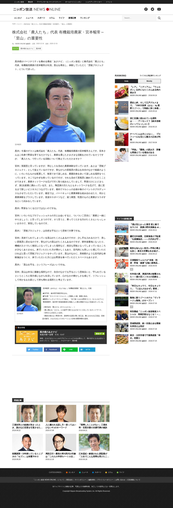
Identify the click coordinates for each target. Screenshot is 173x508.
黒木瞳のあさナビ (27, 48)
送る (69, 349)
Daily (126, 81)
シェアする (52, 349)
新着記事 (72, 18)
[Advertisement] (138, 48)
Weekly (149, 81)
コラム (52, 18)
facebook (146, 9)
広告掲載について (133, 480)
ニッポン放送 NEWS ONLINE (42, 9)
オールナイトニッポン (73, 2)
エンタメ (18, 18)
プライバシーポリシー (105, 480)
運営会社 (69, 480)
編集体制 (91, 480)
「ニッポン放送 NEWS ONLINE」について (48, 480)
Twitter (152, 9)
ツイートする (34, 349)
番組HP (99, 333)
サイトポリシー (80, 480)
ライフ (61, 18)
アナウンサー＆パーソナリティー (49, 2)
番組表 (30, 2)
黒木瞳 (38, 48)
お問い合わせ (120, 480)
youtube (159, 9)
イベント (109, 2)
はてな (87, 349)
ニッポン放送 (19, 2)
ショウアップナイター (94, 2)
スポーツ (41, 18)
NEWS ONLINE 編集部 (22, 43)
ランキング (85, 18)
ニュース (29, 18)
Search (159, 18)
